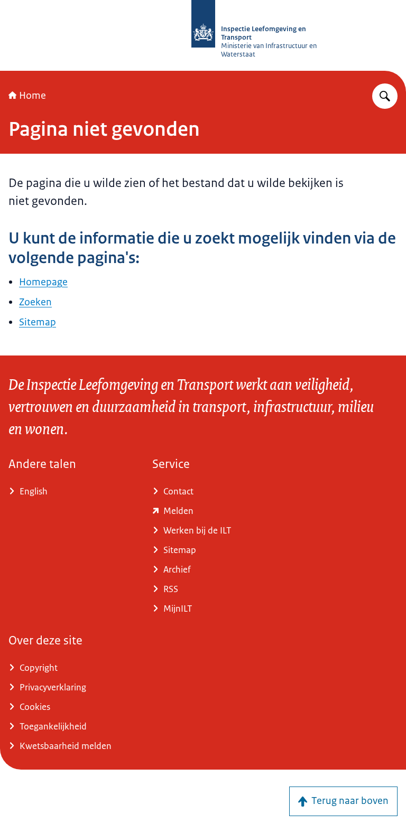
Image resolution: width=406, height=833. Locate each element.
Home (32, 95)
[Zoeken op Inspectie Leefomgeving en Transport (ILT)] (385, 96)
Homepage (43, 282)
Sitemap (37, 322)
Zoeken (35, 302)
